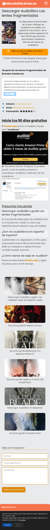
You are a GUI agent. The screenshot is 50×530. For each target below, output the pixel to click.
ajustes (23, 520)
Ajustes (18, 525)
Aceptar (7, 525)
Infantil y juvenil (23, 103)
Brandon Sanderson (23, 107)
